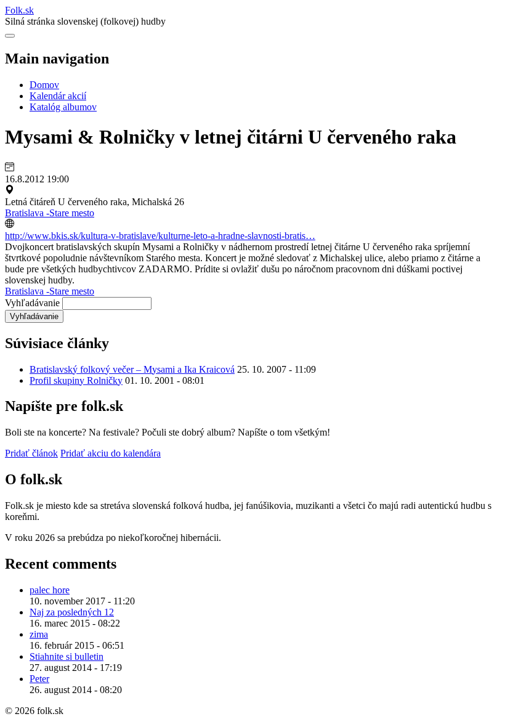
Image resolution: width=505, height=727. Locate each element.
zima (39, 634)
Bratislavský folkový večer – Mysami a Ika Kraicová (132, 369)
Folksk (19, 10)
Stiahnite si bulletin (66, 656)
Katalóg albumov (63, 107)
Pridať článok (31, 453)
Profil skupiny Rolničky (76, 380)
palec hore (50, 590)
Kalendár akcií (58, 96)
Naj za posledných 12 (72, 612)
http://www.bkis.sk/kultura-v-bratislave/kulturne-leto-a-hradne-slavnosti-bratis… (160, 235)
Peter (39, 678)
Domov (44, 84)
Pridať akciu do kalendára (110, 453)
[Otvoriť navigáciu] (10, 36)
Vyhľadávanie (32, 303)
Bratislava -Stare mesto (49, 213)
